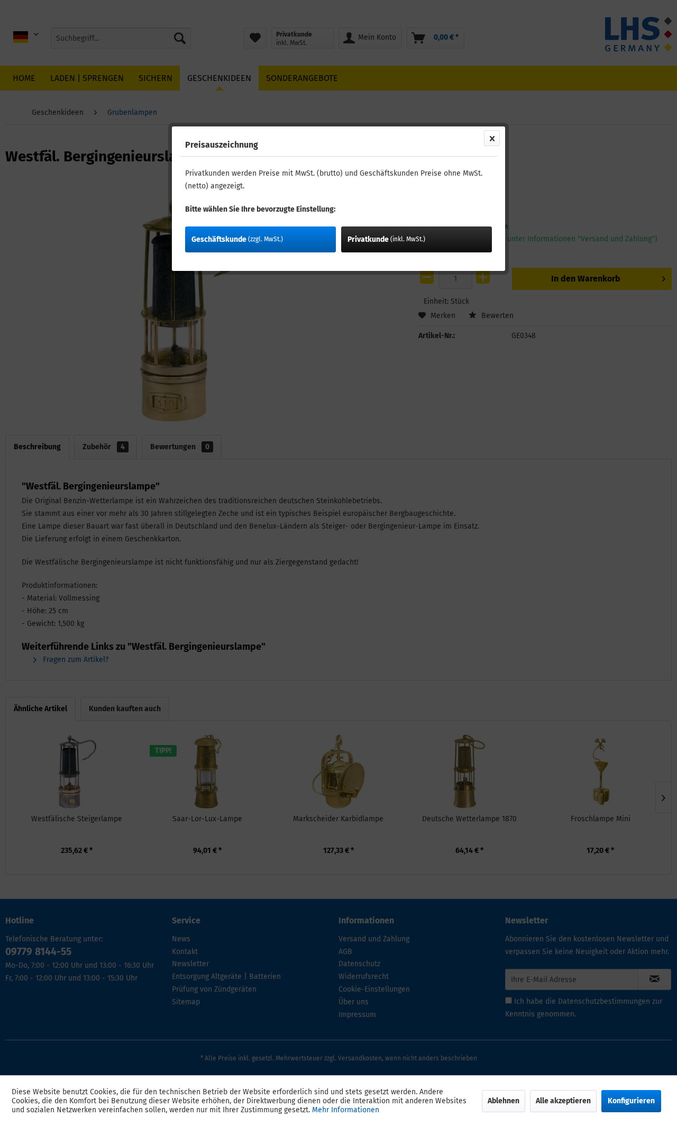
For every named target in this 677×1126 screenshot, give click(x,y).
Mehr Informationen (345, 1109)
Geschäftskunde (237, 239)
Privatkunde (386, 239)
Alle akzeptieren (563, 1100)
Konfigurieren (631, 1100)
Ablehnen (503, 1100)
